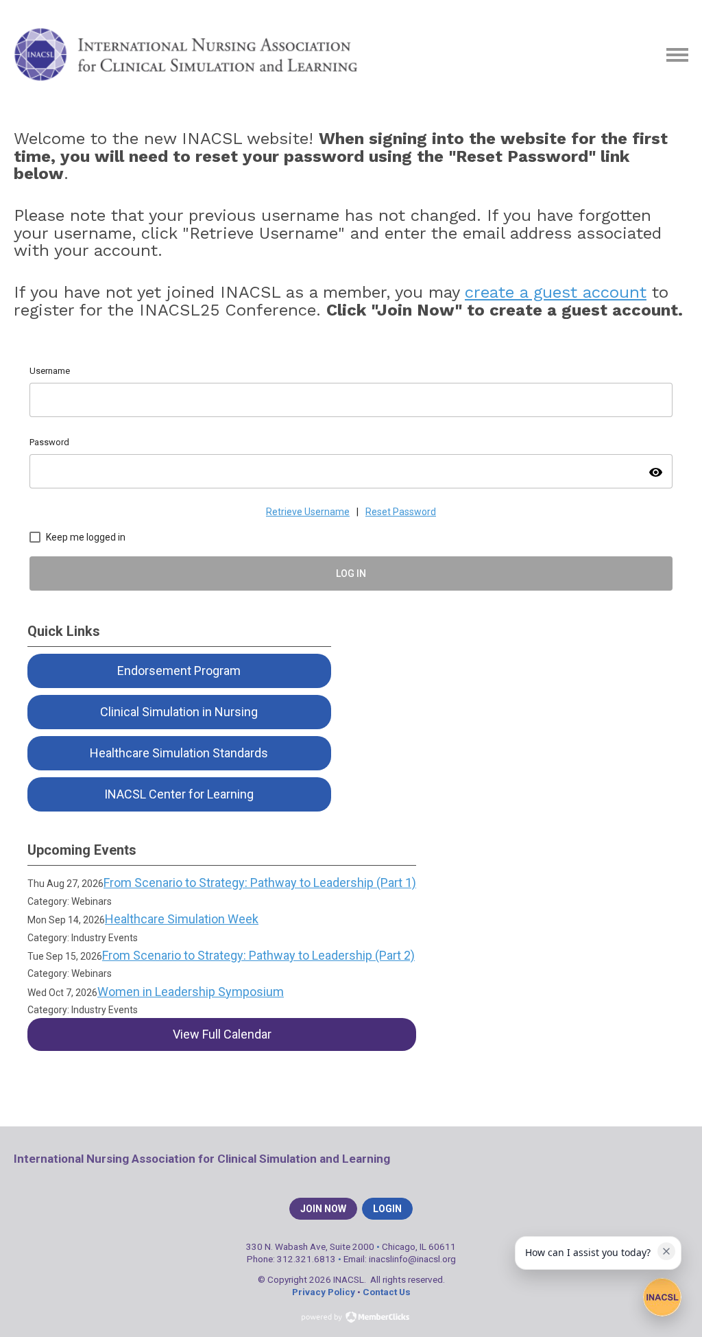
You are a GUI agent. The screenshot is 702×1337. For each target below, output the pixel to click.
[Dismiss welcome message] (666, 1251)
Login (387, 1208)
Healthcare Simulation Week (181, 919)
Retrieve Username (308, 511)
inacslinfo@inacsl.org (412, 1258)
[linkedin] (654, 1158)
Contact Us (387, 1291)
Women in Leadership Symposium (190, 991)
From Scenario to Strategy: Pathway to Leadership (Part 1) (260, 882)
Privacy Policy (323, 1291)
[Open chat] (662, 1297)
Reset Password (400, 511)
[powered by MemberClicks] (351, 1318)
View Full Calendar (222, 1034)
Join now (323, 1208)
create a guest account (555, 292)
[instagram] (678, 1158)
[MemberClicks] (186, 54)
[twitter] (630, 1158)
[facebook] (606, 1158)
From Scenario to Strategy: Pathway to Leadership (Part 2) (258, 955)
